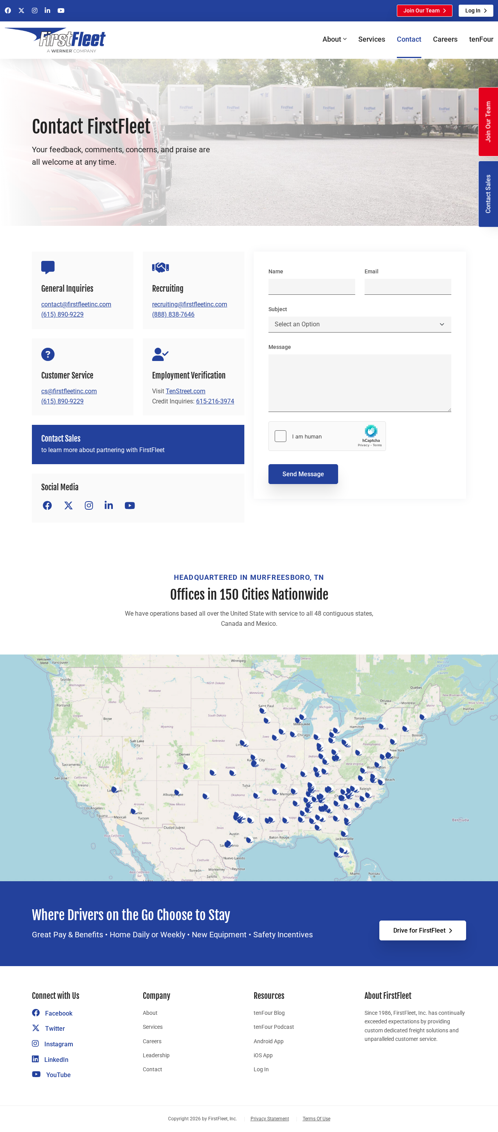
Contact (409, 39)
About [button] (332, 39)
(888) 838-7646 (173, 314)
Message (279, 347)
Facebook (58, 1013)
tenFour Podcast (274, 1027)
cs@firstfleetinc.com (69, 391)
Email (372, 271)
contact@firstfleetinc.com (76, 304)
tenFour (481, 39)
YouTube (58, 1075)
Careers (445, 39)
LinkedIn (55, 1059)
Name (275, 271)
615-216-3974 (215, 401)
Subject (277, 309)
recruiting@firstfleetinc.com (189, 304)
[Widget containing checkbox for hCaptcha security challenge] (327, 436)
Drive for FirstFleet (419, 930)
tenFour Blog (269, 1013)
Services (371, 39)
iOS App (263, 1055)
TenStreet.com (185, 391)
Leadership (156, 1055)
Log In (472, 10)
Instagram (58, 1044)
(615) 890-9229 (62, 314)
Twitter (54, 1028)
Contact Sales (488, 194)
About (150, 1013)
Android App (269, 1041)
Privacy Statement (270, 1118)
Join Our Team (421, 10)
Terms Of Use (316, 1118)
